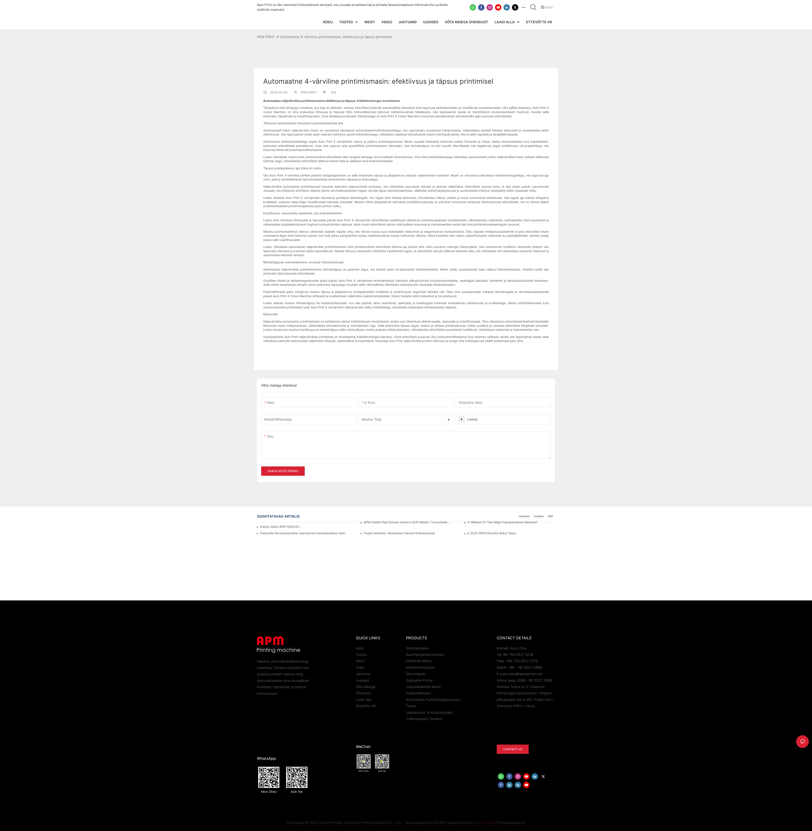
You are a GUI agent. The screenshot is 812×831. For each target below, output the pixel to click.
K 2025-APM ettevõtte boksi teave (492, 533)
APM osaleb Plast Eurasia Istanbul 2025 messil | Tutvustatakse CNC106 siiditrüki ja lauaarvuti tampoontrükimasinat (407, 522)
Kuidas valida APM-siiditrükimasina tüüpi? (281, 526)
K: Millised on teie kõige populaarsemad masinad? (503, 522)
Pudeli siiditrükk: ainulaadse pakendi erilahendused (399, 533)
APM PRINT (266, 37)
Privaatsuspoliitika (511, 822)
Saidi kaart (485, 822)
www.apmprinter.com (421, 822)
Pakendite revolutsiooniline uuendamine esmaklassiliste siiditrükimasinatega (304, 533)
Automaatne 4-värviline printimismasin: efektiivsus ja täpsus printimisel (336, 37)
